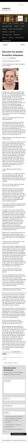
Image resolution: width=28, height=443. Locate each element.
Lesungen (16, 26)
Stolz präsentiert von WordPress (19, 440)
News (10, 23)
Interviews (4, 29)
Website (6, 412)
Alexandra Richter (16, 351)
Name (7, 398)
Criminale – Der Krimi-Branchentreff (15, 29)
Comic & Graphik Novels (7, 26)
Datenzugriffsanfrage (6, 40)
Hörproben (22, 26)
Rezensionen (16, 23)
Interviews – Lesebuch (12, 363)
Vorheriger (5, 44)
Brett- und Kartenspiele (6, 34)
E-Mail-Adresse (8, 405)
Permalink (4, 354)
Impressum (11, 37)
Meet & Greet (12, 31)
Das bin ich (4, 23)
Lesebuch (6, 8)
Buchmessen (5, 31)
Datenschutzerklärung (19, 37)
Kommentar (7, 381)
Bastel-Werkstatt (17, 34)
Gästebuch (4, 37)
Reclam (22, 23)
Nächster (23, 44)
